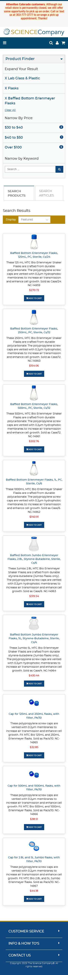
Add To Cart (35, 298)
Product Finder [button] (20, 59)
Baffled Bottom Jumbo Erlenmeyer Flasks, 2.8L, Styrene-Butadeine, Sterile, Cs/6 (34, 559)
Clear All (10, 110)
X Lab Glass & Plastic (22, 78)
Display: (11, 219)
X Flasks (12, 88)
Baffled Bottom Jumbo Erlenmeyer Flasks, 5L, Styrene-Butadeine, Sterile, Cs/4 (34, 638)
